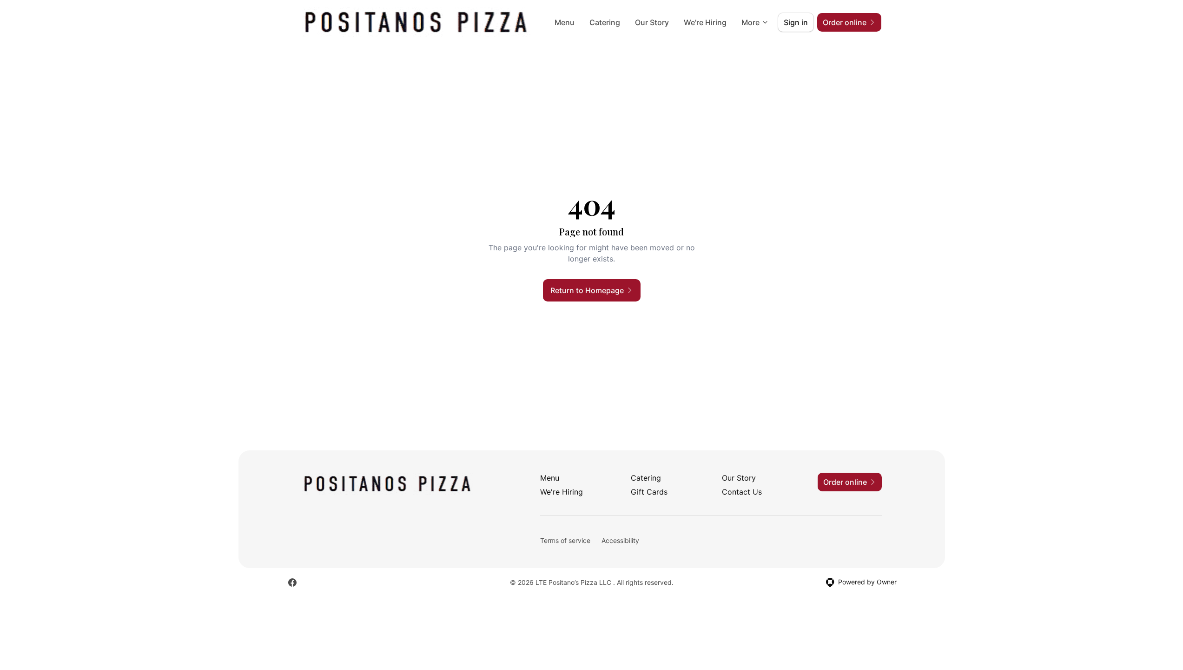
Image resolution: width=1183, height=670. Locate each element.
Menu (565, 22)
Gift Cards (649, 491)
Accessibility (620, 540)
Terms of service (565, 540)
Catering (604, 22)
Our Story (652, 22)
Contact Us (742, 491)
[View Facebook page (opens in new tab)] (292, 582)
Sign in (796, 22)
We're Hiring (705, 22)
